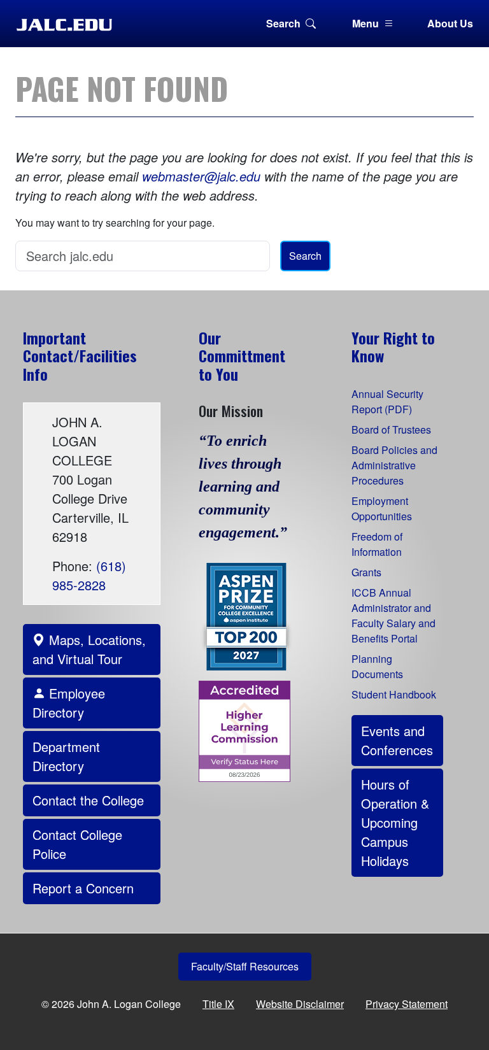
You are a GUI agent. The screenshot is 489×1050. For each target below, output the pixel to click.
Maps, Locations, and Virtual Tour (89, 649)
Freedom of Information (376, 544)
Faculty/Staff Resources (245, 966)
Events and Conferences (397, 740)
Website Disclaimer (300, 1004)
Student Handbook (393, 694)
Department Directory (66, 756)
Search (283, 23)
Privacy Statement (406, 1004)
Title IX (218, 1004)
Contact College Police (77, 844)
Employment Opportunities (381, 508)
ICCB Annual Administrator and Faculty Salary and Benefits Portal (393, 615)
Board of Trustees (391, 429)
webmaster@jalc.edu (201, 176)
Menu (365, 23)
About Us (450, 23)
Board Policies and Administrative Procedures (394, 465)
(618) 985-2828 (89, 575)
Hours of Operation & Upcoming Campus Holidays (395, 822)
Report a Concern (83, 888)
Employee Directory (68, 702)
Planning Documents (377, 666)
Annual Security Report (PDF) (387, 401)
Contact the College (88, 800)
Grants (366, 572)
